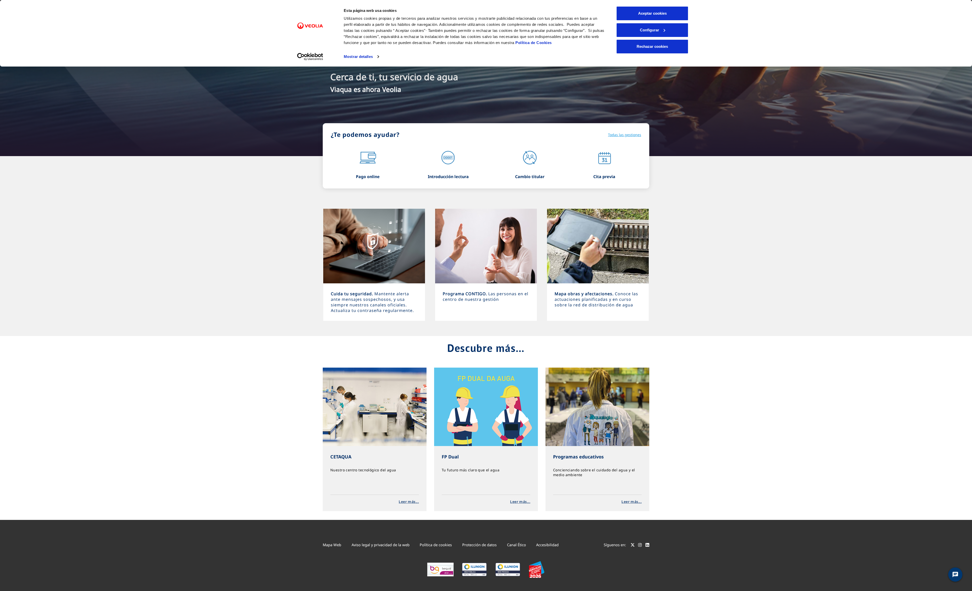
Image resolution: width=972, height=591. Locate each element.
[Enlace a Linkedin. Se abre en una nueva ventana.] (647, 545)
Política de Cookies (533, 42)
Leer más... (409, 501)
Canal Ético (516, 544)
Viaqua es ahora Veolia (365, 89)
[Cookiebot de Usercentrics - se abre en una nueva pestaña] (310, 56)
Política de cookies (436, 544)
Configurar (649, 30)
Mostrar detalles (358, 56)
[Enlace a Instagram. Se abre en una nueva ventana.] (640, 545)
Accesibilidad (547, 544)
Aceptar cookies (652, 13)
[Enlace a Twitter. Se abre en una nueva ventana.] (633, 545)
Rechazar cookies (652, 46)
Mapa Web (332, 544)
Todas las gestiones (624, 134)
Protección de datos (479, 544)
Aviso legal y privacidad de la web (381, 544)
